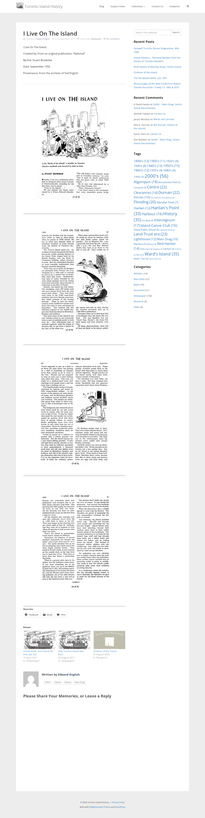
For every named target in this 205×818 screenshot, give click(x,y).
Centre (57, 682)
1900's (157, 161)
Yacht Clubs (155, 259)
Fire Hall (156, 197)
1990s (139, 176)
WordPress (120, 806)
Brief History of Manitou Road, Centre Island (157, 66)
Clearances (146, 192)
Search (176, 32)
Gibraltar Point (167, 202)
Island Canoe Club (158, 225)
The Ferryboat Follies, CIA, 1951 (150, 78)
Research (139, 301)
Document (139, 290)
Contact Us (157, 6)
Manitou (140, 244)
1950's (48, 682)
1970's (156, 170)
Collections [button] (137, 6)
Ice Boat (147, 220)
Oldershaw (146, 249)
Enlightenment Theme (99, 806)
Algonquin (146, 181)
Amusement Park (169, 182)
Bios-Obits (139, 279)
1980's (169, 170)
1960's (141, 170)
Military (151, 244)
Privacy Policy (118, 802)
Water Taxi (141, 258)
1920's (172, 161)
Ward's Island (162, 254)
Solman (168, 248)
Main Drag (80, 682)
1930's (140, 166)
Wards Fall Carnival (163, 119)
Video (137, 307)
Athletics (138, 273)
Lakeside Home (167, 230)
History (68, 682)
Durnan (169, 192)
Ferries (142, 197)
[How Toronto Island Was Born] (74, 640)
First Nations (167, 198)
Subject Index (118, 6)
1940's (154, 165)
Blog (101, 6)
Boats (137, 284)
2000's (156, 176)
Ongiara (157, 249)
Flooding (145, 201)
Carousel (140, 187)
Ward (140, 254)
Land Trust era (150, 234)
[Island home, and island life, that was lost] (39, 640)
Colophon (175, 6)
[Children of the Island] (109, 640)
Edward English (43, 38)
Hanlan (142, 208)
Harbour (152, 214)
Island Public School (146, 229)
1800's (141, 161)
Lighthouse (145, 239)
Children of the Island (104, 651)
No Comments (113, 38)
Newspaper (96, 38)
